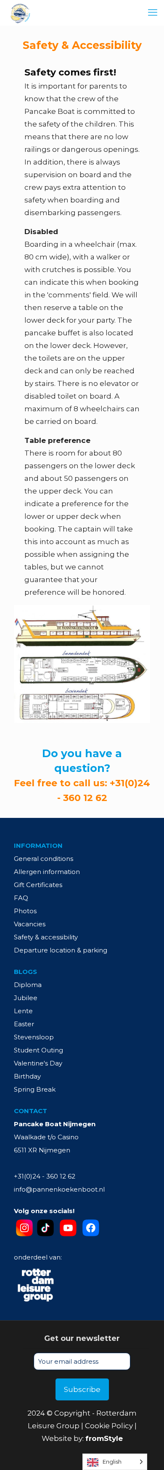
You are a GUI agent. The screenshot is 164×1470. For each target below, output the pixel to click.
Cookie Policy (109, 1425)
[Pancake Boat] (20, 12)
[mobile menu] (152, 12)
